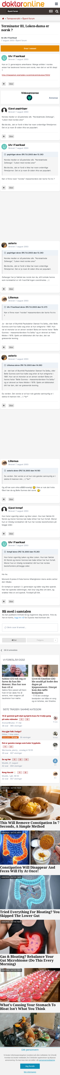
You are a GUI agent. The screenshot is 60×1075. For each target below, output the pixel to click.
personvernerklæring (47, 1060)
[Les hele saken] (15, 671)
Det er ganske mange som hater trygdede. (21, 743)
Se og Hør (6, 759)
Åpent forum (21, 40)
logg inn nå (19, 617)
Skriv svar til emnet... (16, 627)
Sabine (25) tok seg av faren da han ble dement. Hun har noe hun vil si (14, 683)
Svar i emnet (30, 48)
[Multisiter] (4, 84)
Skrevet (18, 59)
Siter (11, 84)
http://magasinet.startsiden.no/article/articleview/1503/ (26, 75)
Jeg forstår (30, 1066)
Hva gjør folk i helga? (11, 731)
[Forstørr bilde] (34, 487)
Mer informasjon (30, 1072)
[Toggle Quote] (5, 154)
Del (14, 640)
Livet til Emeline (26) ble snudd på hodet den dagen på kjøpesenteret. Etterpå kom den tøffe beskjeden (45, 685)
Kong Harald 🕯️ (9, 772)
